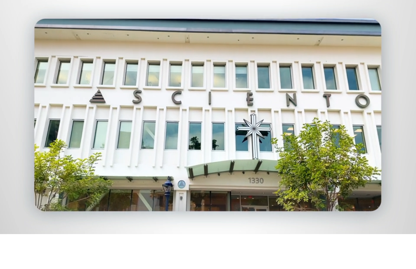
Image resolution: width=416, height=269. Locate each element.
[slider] (217, 229)
